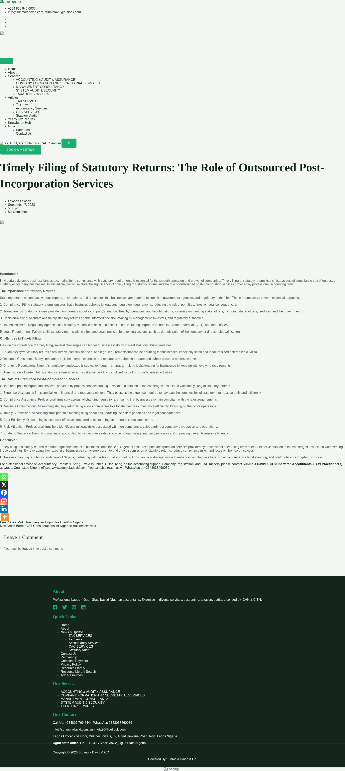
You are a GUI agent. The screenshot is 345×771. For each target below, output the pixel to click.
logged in (29, 548)
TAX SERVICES (28, 101)
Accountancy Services (32, 108)
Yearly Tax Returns (21, 119)
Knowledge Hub (19, 122)
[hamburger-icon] (6, 61)
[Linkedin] (4, 509)
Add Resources (72, 675)
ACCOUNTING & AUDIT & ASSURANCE (45, 79)
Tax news (22, 104)
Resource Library (73, 668)
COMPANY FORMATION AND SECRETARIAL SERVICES (58, 83)
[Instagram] (4, 501)
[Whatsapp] (4, 477)
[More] (5, 517)
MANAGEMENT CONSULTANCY (40, 87)
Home (12, 69)
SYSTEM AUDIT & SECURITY (38, 90)
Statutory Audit (26, 115)
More (11, 126)
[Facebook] (4, 493)
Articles (13, 97)
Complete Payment (74, 661)
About (12, 72)
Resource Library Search (78, 671)
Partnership (24, 130)
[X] (4, 485)
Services (14, 76)
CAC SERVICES (28, 112)
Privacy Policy (71, 664)
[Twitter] (64, 608)
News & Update (72, 632)
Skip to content (10, 1)
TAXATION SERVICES (32, 94)
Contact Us (24, 133)
